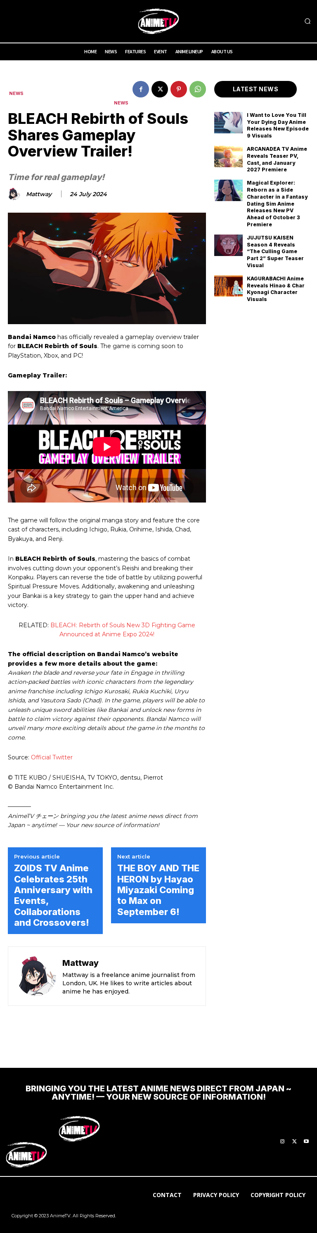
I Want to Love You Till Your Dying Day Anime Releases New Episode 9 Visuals (278, 125)
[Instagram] (282, 1142)
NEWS (16, 93)
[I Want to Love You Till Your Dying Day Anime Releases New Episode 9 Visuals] (228, 122)
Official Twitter (52, 757)
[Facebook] (140, 89)
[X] (159, 89)
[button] (307, 21)
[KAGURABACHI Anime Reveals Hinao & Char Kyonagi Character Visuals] (228, 286)
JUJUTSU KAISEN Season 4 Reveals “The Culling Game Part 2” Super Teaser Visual (275, 251)
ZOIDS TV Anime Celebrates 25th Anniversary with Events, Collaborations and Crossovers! (53, 895)
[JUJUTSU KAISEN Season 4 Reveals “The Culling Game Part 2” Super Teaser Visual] (228, 245)
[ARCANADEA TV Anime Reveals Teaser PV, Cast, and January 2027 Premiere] (228, 156)
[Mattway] (15, 194)
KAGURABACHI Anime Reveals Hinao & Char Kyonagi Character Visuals (276, 288)
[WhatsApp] (197, 89)
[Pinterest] (178, 89)
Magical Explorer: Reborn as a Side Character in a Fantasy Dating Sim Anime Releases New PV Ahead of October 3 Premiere (277, 204)
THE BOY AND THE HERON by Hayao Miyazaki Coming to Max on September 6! (158, 890)
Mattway (39, 194)
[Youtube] (306, 1142)
